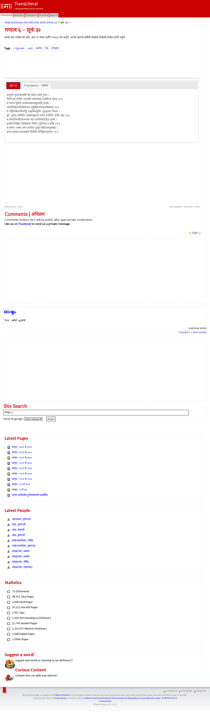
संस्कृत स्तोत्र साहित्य (26, 23)
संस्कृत (55, 48)
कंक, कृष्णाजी (18, 524)
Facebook (24, 224)
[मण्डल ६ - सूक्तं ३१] (58, 22)
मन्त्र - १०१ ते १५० (22, 479)
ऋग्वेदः (44, 23)
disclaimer (186, 691)
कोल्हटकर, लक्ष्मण (21, 556)
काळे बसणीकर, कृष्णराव (23, 546)
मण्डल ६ (51, 23)
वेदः (38, 23)
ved (30, 48)
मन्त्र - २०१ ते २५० (22, 468)
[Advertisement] (102, 64)
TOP (195, 233)
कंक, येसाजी (18, 530)
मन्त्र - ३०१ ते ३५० (22, 457)
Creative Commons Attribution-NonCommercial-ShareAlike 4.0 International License (121, 698)
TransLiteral (60, 698)
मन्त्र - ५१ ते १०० (21, 484)
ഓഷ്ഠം (10, 311)
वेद (46, 48)
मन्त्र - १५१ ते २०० (22, 473)
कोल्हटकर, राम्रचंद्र (22, 567)
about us (201, 691)
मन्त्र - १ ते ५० (19, 489)
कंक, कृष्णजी (18, 535)
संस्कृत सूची (10, 23)
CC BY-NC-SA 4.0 (169, 698)
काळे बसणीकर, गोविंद (22, 540)
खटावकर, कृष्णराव (21, 519)
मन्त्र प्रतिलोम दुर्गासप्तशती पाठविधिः (30, 495)
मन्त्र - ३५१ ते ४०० (22, 452)
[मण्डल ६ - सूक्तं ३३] (70, 22)
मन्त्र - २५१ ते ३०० (22, 463)
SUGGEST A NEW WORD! (193, 332)
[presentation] (13, 85)
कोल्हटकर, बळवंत (21, 551)
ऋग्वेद (39, 48)
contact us (171, 691)
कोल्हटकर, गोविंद (20, 562)
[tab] (13, 85)
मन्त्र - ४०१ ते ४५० (22, 447)
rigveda (19, 48)
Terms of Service (62, 695)
